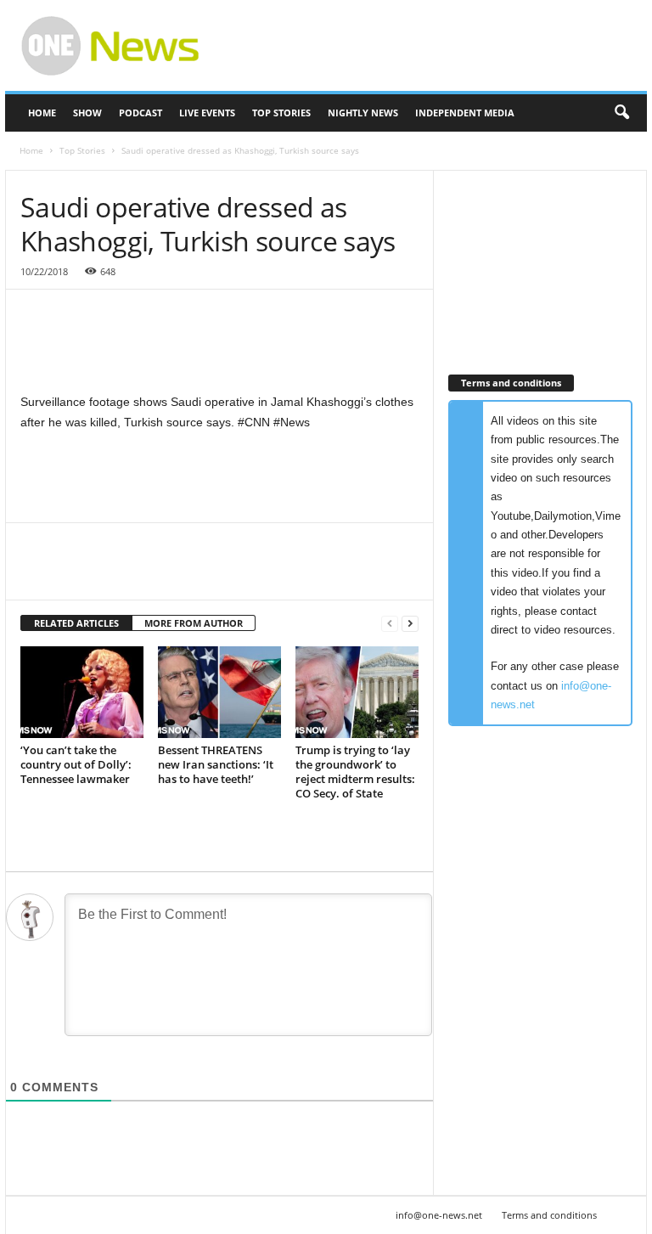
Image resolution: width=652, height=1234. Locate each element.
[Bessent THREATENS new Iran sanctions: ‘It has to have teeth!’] (219, 692)
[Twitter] (76, 574)
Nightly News (363, 112)
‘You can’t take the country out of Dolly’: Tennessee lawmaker (76, 764)
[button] (621, 113)
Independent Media (464, 112)
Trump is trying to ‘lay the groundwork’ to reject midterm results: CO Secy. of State (355, 771)
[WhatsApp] (154, 574)
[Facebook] (37, 574)
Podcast (140, 112)
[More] (194, 574)
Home (42, 112)
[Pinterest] (115, 574)
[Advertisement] (431, 45)
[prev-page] (389, 624)
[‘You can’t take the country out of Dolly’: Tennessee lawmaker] (81, 692)
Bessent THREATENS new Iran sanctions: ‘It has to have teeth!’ (215, 764)
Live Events (207, 112)
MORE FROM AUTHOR (193, 623)
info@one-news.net (439, 1215)
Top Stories (281, 112)
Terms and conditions (549, 1215)
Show (87, 112)
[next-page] (410, 624)
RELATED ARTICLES (76, 623)
